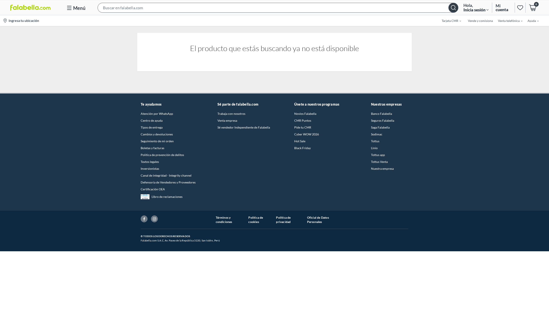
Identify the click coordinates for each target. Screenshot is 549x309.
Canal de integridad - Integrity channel (166, 175)
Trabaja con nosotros (231, 113)
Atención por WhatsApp (157, 113)
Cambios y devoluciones (157, 134)
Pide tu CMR (302, 127)
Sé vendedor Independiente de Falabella (243, 127)
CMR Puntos (302, 120)
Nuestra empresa (382, 168)
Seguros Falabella (382, 120)
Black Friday (302, 148)
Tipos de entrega (152, 127)
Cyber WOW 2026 (306, 134)
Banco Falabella (381, 113)
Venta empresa (227, 120)
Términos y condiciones (224, 220)
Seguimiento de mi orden (157, 141)
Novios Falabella (305, 113)
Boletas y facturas (152, 148)
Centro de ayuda (152, 120)
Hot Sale (299, 141)
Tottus (375, 141)
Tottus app (378, 155)
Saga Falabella (380, 127)
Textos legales (150, 162)
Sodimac (376, 134)
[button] (278, 7)
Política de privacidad (283, 220)
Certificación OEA (153, 189)
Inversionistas (150, 168)
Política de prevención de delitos (162, 155)
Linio (374, 148)
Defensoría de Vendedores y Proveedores (168, 182)
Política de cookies (255, 220)
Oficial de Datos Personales (318, 220)
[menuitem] (449, 20)
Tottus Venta (379, 162)
